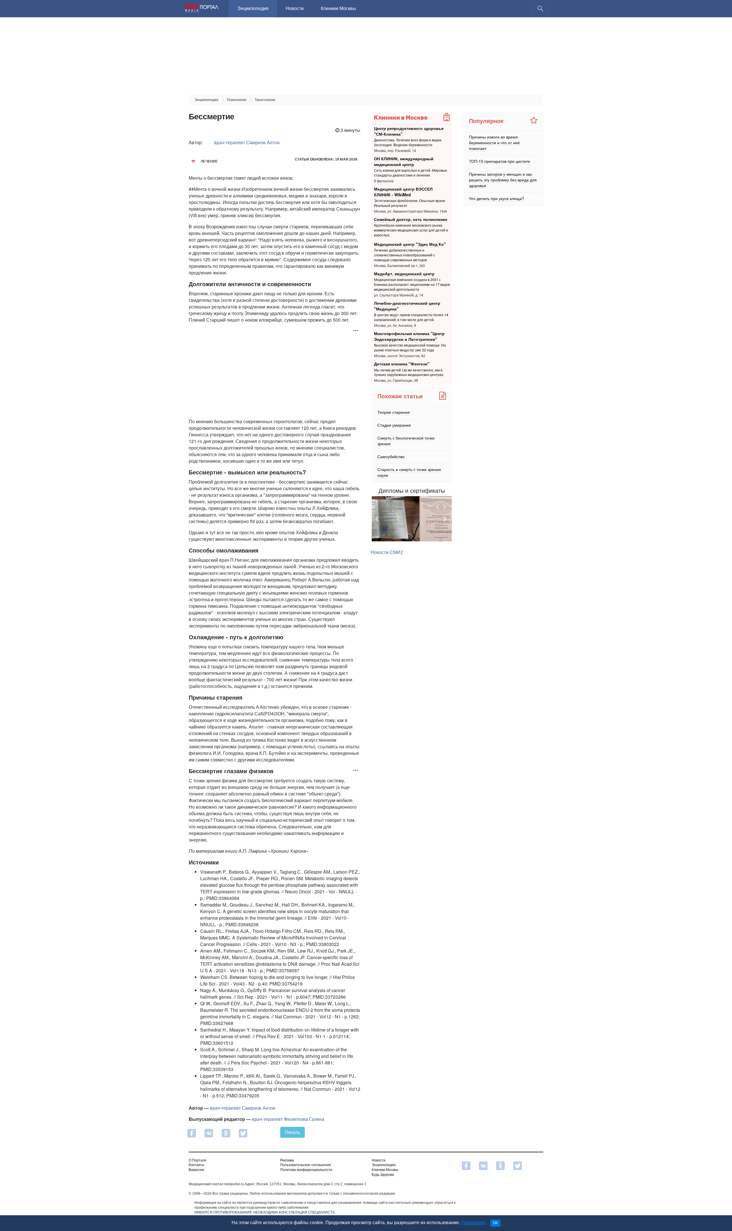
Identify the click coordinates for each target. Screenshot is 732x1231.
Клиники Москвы (338, 8)
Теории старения (393, 412)
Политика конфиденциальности (306, 1170)
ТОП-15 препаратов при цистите (499, 161)
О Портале (197, 1160)
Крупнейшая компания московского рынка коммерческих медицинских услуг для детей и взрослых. (411, 230)
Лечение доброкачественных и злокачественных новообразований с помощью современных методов (404, 255)
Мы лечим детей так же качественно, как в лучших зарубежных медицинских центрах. (409, 372)
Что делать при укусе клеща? (496, 198)
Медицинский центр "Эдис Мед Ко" (410, 244)
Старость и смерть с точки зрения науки (409, 472)
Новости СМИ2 (387, 567)
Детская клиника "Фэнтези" (401, 364)
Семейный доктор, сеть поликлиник (410, 219)
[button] (378, 526)
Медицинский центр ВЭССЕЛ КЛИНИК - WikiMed (403, 191)
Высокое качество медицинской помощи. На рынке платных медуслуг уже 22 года (410, 347)
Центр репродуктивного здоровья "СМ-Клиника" (408, 131)
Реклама (287, 1160)
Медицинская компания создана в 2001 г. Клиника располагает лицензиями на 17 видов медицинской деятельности (412, 284)
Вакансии (196, 1170)
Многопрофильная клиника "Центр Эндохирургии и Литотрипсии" (409, 336)
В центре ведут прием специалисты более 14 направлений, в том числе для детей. (411, 317)
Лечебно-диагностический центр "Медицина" (407, 306)
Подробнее (473, 1222)
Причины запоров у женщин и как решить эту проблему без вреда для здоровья (503, 179)
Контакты (196, 1165)
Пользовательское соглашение (305, 1165)
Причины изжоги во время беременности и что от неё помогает (494, 142)
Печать (292, 1132)
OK (495, 1223)
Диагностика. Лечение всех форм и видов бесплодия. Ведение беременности (407, 142)
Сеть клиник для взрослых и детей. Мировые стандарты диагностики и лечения (410, 172)
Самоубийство (391, 456)
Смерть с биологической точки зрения (406, 440)
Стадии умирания (394, 425)
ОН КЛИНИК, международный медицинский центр (403, 161)
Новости (295, 8)
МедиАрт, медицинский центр (404, 273)
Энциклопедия (252, 8)
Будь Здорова (383, 1175)
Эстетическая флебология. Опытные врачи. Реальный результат (410, 203)
